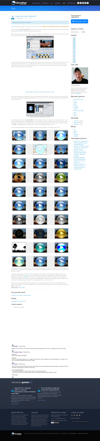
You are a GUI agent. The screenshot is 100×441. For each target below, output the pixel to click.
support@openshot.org (60, 418)
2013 (74, 55)
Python (75, 114)
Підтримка (57, 3)
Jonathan (20, 18)
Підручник (76, 136)
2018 (74, 48)
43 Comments (22, 287)
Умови (79, 433)
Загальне (76, 121)
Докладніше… (78, 93)
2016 (74, 51)
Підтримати (71, 3)
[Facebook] (78, 3)
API (51, 3)
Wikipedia (26, 277)
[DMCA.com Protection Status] (55, 422)
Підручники (76, 124)
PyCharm (76, 109)
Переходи (76, 134)
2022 (74, 43)
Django (75, 102)
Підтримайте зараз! (80, 21)
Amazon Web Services (78, 99)
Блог (64, 3)
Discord (65, 420)
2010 (74, 59)
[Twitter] (81, 3)
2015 (74, 52)
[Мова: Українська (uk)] (88, 3)
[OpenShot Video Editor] (19, 2)
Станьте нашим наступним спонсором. (80, 421)
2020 (74, 46)
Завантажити (35, 3)
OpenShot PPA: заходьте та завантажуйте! (21, 295)
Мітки (73, 126)
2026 (74, 38)
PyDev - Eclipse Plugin (78, 110)
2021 (74, 44)
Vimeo (52, 92)
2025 (74, 39)
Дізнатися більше (15, 403)
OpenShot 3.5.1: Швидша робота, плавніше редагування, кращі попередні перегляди (81, 143)
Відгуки (75, 131)
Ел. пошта (58, 420)
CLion (75, 101)
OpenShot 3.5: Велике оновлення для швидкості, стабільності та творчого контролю (81, 147)
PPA (15, 26)
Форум (61, 420)
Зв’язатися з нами (58, 412)
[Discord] (83, 3)
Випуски (75, 122)
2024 (74, 40)
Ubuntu (75, 115)
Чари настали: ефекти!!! (25, 16)
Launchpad (76, 107)
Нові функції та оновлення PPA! (18, 301)
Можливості (45, 3)
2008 (74, 62)
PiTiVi (29, 274)
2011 (74, 58)
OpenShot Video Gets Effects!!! (32, 92)
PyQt (75, 112)
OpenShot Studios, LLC (54, 433)
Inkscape (76, 105)
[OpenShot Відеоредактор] (16, 433)
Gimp (75, 104)
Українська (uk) (85, 433)
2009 (74, 61)
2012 (74, 57)
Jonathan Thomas (46, 92)
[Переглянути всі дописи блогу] (31, 382)
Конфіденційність (73, 433)
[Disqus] (40, 326)
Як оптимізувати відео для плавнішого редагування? (50, 389)
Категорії (74, 118)
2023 (74, 42)
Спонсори (75, 418)
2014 (74, 54)
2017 (74, 50)
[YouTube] (85, 3)
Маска (75, 132)
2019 (74, 47)
